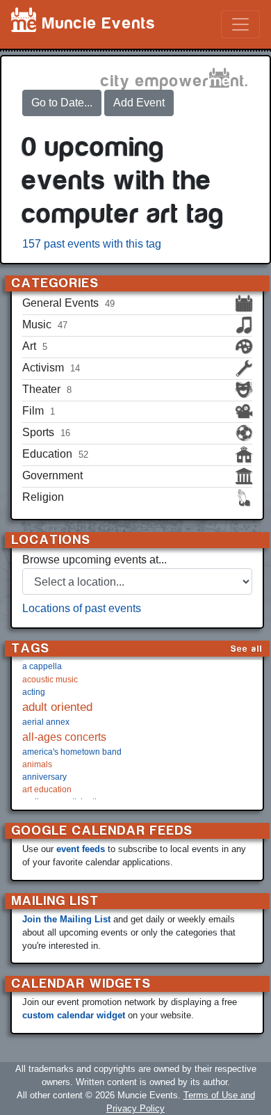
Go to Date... (61, 103)
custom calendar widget (73, 1015)
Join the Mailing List (66, 919)
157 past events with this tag (91, 244)
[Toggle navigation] (240, 24)
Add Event (139, 103)
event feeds (80, 849)
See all (247, 648)
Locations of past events (81, 608)
